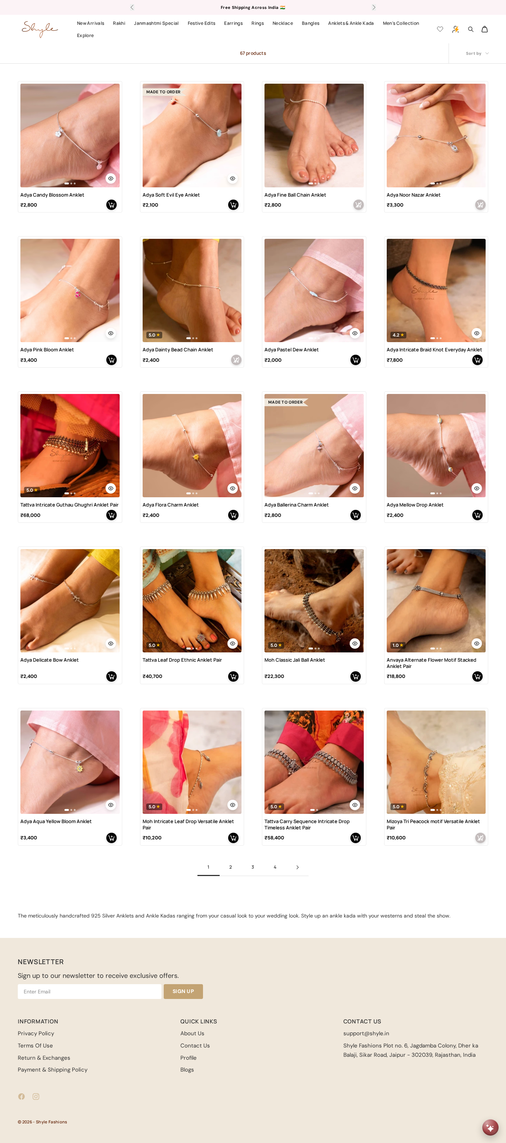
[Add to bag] (111, 205)
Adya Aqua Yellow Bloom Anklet (56, 821)
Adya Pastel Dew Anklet (291, 350)
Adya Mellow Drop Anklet (415, 505)
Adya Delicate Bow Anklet (49, 660)
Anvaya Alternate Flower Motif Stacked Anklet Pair (431, 663)
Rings (258, 23)
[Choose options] (111, 178)
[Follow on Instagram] (36, 1096)
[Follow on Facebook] (21, 1096)
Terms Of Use (35, 1045)
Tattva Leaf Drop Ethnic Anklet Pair (182, 660)
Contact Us (195, 1045)
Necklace (283, 23)
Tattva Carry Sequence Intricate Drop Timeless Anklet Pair (307, 824)
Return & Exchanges (44, 1058)
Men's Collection (401, 23)
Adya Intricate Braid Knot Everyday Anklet (434, 350)
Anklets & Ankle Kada (351, 23)
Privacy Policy (36, 1033)
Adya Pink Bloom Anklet (47, 350)
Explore (85, 35)
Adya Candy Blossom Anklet (52, 195)
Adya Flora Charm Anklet (171, 505)
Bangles (311, 23)
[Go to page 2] (297, 867)
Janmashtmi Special (156, 23)
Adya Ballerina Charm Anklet (296, 505)
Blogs (187, 1069)
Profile (188, 1058)
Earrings (233, 23)
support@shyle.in (366, 1033)
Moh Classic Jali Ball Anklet (294, 660)
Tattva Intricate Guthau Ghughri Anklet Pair (69, 505)
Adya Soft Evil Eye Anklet (171, 195)
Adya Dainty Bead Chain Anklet (178, 350)
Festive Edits (202, 23)
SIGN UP (183, 991)
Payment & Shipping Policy (52, 1069)
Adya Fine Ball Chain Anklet (295, 195)
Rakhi (119, 23)
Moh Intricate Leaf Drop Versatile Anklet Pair (188, 824)
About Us (192, 1033)
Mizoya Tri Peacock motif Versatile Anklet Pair (433, 824)
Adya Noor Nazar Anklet (414, 195)
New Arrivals (90, 23)
